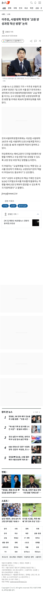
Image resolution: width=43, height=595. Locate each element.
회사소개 (5, 557)
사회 (3, 14)
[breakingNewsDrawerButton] (35, 2)
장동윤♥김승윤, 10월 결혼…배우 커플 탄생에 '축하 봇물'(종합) (20, 460)
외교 (16, 533)
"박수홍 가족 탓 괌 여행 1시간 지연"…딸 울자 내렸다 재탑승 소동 (19, 429)
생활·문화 (5, 543)
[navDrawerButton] (39, 2)
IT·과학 (27, 538)
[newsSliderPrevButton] (34, 412)
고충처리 (38, 557)
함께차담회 (22, 206)
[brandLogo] (6, 2)
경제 (26, 529)
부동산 (16, 538)
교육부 (13, 206)
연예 (4, 472)
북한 (26, 533)
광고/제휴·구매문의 (15, 557)
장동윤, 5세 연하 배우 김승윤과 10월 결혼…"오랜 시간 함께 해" (19, 419)
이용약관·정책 (29, 557)
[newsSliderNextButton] (39, 412)
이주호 (5, 206)
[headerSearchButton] (31, 2)
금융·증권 (37, 533)
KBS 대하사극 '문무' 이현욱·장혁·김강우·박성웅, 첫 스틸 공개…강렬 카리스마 (20, 449)
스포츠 (5, 500)
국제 (37, 529)
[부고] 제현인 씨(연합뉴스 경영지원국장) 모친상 (16, 222)
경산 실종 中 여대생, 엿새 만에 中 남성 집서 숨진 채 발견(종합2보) (19, 439)
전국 (5, 533)
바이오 (37, 538)
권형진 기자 (9, 32)
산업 (5, 538)
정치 (5, 529)
